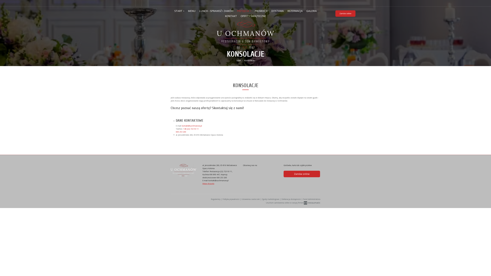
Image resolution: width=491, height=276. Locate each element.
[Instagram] (145, 3)
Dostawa (277, 11)
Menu (192, 11)
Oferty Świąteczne (253, 16)
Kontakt (231, 16)
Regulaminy (216, 199)
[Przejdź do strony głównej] (245, 35)
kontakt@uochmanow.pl (218, 180)
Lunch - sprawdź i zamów (216, 11)
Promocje (261, 11)
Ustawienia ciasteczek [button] (251, 199)
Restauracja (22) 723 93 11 (221, 171)
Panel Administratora (311, 199)
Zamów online (345, 13)
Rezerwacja (295, 11)
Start (178, 11)
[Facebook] (139, 3)
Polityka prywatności (231, 199)
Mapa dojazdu (208, 183)
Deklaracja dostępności (291, 199)
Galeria (311, 11)
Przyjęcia (243, 11)
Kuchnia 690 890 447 (211, 174)
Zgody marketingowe (271, 199)
